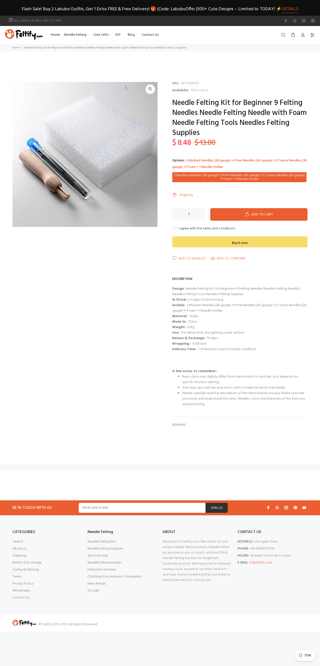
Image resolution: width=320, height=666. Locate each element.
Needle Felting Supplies (105, 549)
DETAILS (290, 9)
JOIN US (216, 508)
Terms (17, 577)
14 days (212, 338)
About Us (19, 549)
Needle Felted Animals (105, 563)
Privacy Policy (22, 584)
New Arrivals (97, 584)
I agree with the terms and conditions (206, 228)
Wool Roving (98, 556)
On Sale (93, 591)
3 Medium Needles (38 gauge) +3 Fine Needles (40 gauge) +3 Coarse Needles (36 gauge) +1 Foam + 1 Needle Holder (239, 177)
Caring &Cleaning (25, 570)
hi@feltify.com (261, 563)
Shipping (186, 195)
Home (16, 47)
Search (17, 542)
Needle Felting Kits (102, 542)
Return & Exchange (27, 563)
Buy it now (240, 243)
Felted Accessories (102, 570)
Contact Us (21, 598)
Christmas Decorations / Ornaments (115, 577)
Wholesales (21, 591)
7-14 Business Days (211, 349)
